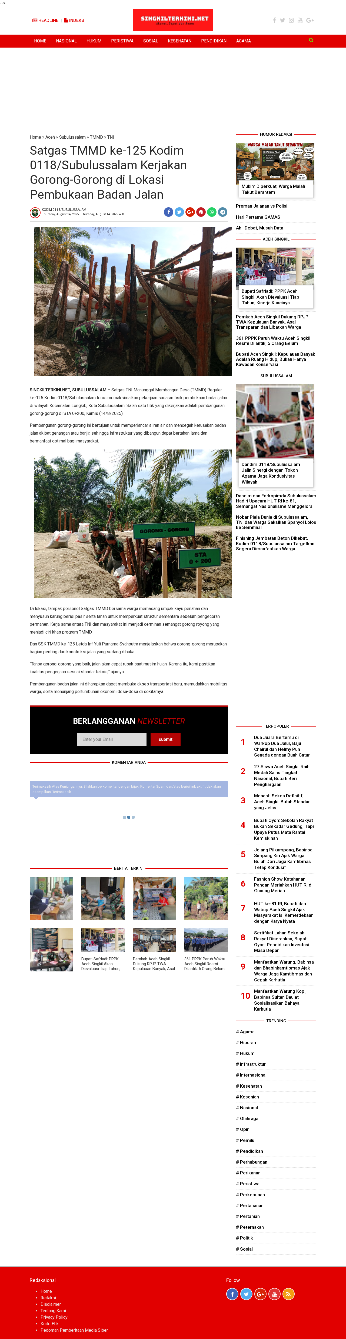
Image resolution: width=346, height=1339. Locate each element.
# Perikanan (248, 1172)
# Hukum (245, 1053)
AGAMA (243, 41)
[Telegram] (222, 212)
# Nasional (247, 1107)
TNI (110, 137)
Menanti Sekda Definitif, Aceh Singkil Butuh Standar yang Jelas (282, 801)
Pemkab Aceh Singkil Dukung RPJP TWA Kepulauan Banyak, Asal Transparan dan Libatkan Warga (154, 969)
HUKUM (93, 41)
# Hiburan (246, 1042)
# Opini (243, 1129)
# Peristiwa (248, 1183)
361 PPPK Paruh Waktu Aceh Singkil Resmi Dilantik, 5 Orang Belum (204, 964)
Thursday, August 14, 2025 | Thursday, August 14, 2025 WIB (83, 214)
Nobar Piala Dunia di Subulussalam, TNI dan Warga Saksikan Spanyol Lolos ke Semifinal (276, 522)
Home (35, 137)
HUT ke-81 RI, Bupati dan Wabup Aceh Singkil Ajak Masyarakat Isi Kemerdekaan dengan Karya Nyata (284, 912)
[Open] (311, 40)
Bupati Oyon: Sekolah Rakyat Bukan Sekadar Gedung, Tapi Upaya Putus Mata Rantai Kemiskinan (284, 829)
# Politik (244, 1238)
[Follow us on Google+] (260, 1294)
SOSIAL (150, 41)
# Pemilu (245, 1140)
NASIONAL (66, 41)
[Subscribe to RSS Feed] (288, 1294)
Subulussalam (72, 137)
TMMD (96, 137)
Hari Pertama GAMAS (258, 217)
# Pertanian (248, 1216)
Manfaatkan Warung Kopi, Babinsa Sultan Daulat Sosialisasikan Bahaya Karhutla (280, 999)
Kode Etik (50, 1323)
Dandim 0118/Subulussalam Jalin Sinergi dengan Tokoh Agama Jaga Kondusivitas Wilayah (271, 473)
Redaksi (48, 1297)
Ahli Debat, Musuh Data (259, 228)
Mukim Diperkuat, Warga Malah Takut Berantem (273, 189)
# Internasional (251, 1075)
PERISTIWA (122, 41)
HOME (40, 41)
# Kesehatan (249, 1086)
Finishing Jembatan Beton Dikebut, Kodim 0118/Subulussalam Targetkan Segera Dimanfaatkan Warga (275, 543)
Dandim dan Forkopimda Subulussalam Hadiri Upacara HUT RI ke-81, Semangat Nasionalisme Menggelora (276, 501)
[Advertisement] (173, 91)
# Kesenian (247, 1097)
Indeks (76, 20)
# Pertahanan (250, 1205)
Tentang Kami (53, 1310)
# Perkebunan (250, 1194)
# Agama (245, 1031)
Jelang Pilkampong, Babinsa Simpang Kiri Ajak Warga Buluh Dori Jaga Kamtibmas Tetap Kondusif (283, 858)
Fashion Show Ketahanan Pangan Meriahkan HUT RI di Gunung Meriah (283, 885)
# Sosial (244, 1249)
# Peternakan (250, 1227)
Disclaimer (51, 1304)
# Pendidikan (249, 1151)
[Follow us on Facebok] (232, 1294)
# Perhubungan (251, 1162)
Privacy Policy (54, 1317)
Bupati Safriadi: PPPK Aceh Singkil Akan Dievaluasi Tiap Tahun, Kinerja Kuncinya (100, 966)
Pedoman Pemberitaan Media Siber (74, 1330)
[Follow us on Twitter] (246, 1294)
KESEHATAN (179, 41)
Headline (47, 20)
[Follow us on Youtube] (274, 1294)
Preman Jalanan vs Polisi (261, 206)
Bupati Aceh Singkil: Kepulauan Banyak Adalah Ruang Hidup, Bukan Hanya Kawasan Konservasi (275, 359)
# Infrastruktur (251, 1064)
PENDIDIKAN (214, 41)
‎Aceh (50, 137)
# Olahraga (247, 1118)
